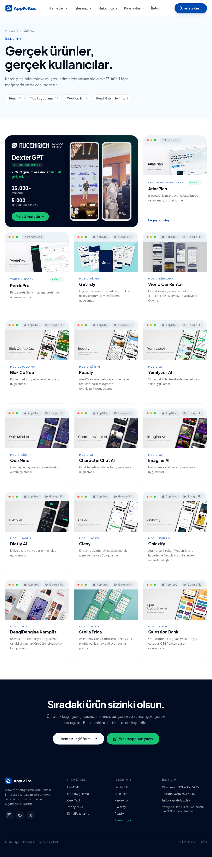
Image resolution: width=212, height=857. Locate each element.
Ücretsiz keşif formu (76, 738)
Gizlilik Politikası (185, 842)
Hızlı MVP (73, 787)
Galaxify (120, 807)
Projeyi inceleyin (28, 216)
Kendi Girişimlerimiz (112, 98)
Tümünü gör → (125, 820)
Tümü (14, 98)
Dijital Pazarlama (78, 813)
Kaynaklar (132, 8)
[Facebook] (20, 815)
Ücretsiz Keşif (190, 8)
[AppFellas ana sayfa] (20, 8)
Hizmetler (56, 8)
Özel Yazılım (75, 800)
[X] (30, 815)
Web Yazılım (77, 98)
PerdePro (121, 800)
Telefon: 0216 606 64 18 (178, 793)
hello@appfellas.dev (176, 800)
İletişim (157, 8)
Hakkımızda (108, 8)
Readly (119, 813)
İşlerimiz (81, 8)
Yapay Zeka (75, 807)
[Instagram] (9, 815)
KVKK (203, 842)
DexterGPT (122, 787)
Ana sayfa (11, 30)
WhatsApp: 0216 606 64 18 (180, 787)
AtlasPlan (121, 793)
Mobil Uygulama (44, 98)
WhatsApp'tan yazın (136, 738)
